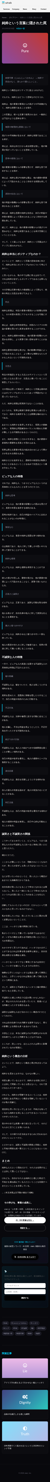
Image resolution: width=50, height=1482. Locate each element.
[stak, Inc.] (7, 2)
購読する (25, 1298)
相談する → (25, 1228)
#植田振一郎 (8, 1333)
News (25, 9)
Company (15, 9)
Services (6, 9)
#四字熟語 (41, 1328)
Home (4, 17)
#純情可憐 (20, 1333)
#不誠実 (24, 1328)
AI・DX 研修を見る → (25, 1220)
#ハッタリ (34, 1323)
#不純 (15, 1328)
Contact (43, 9)
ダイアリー (13, 17)
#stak (5, 1323)
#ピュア (6, 1328)
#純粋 (30, 1333)
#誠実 (38, 1333)
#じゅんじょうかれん (19, 1323)
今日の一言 (20, 28)
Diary (34, 9)
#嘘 (32, 1328)
